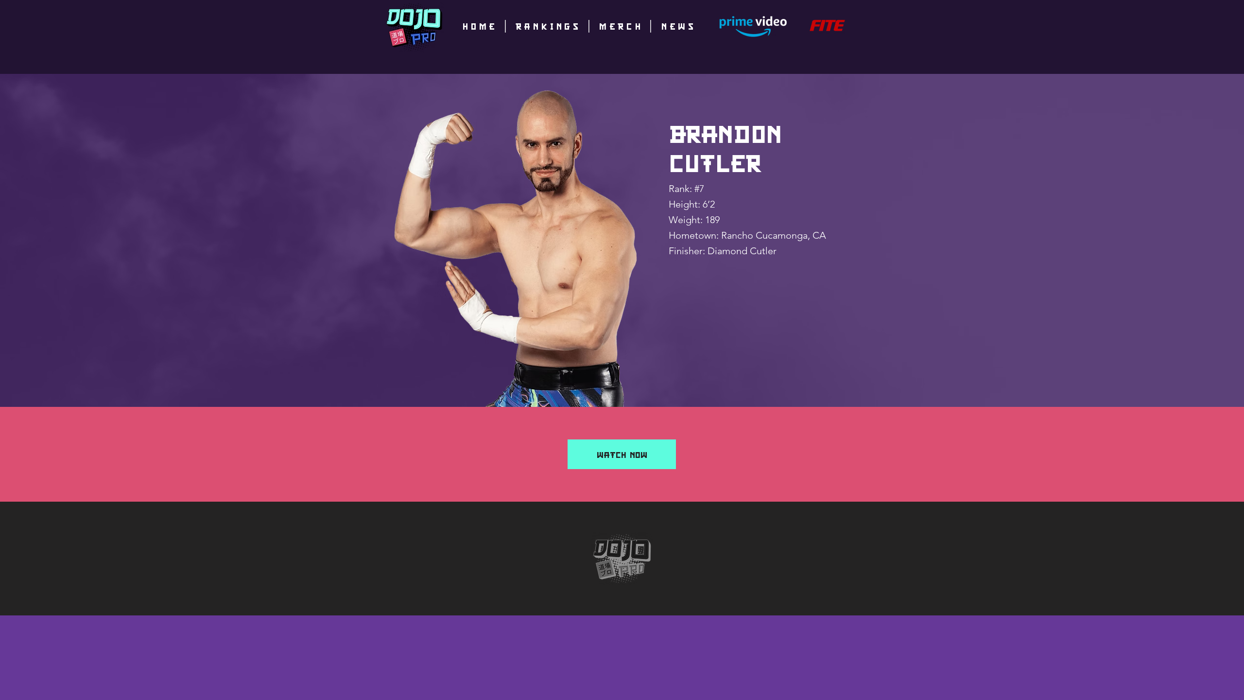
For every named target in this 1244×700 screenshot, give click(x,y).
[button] (622, 454)
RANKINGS (548, 25)
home (480, 25)
